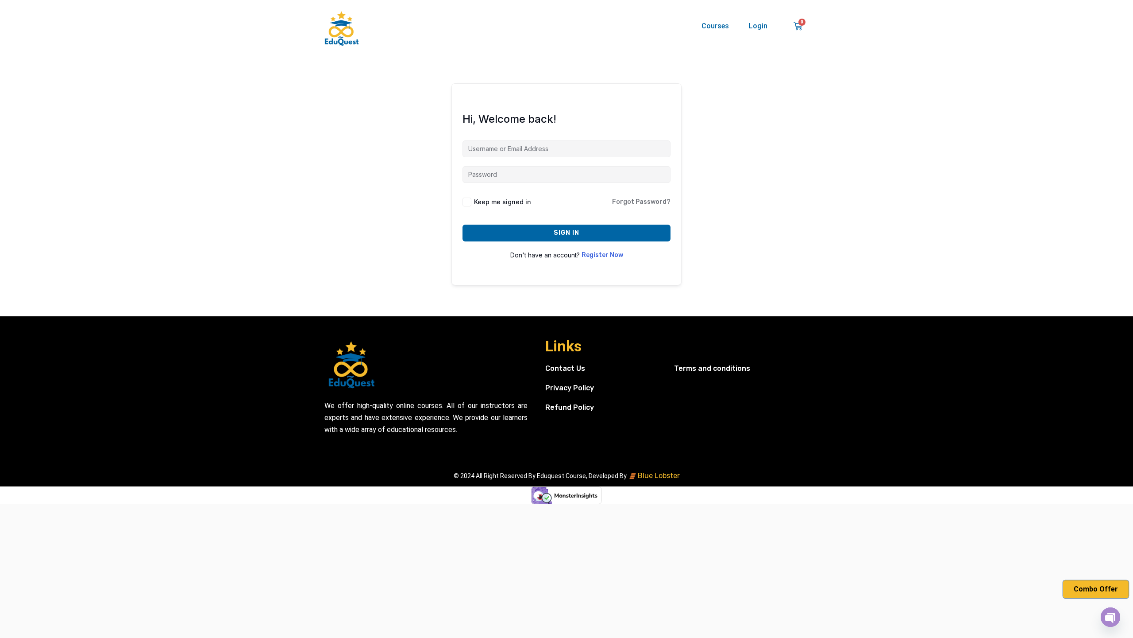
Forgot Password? (641, 202)
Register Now (602, 255)
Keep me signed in (502, 202)
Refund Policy (569, 407)
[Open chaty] (1110, 617)
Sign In (566, 233)
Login (758, 26)
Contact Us (565, 368)
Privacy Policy (569, 388)
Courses (715, 26)
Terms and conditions (712, 368)
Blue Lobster (658, 475)
